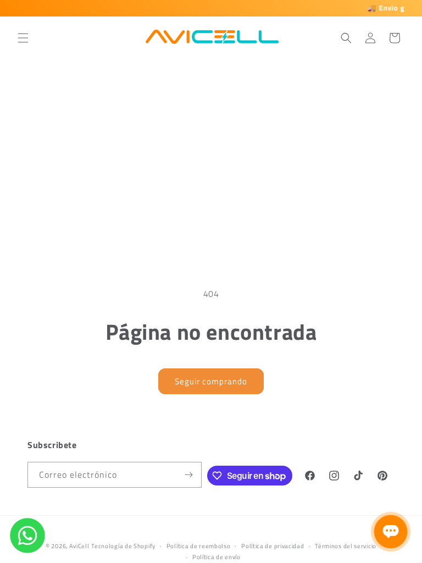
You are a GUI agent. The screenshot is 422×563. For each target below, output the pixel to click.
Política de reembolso (198, 546)
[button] (23, 38)
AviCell (79, 546)
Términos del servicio (345, 546)
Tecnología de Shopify (123, 546)
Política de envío (216, 557)
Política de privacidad (272, 546)
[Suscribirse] (189, 475)
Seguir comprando (211, 381)
